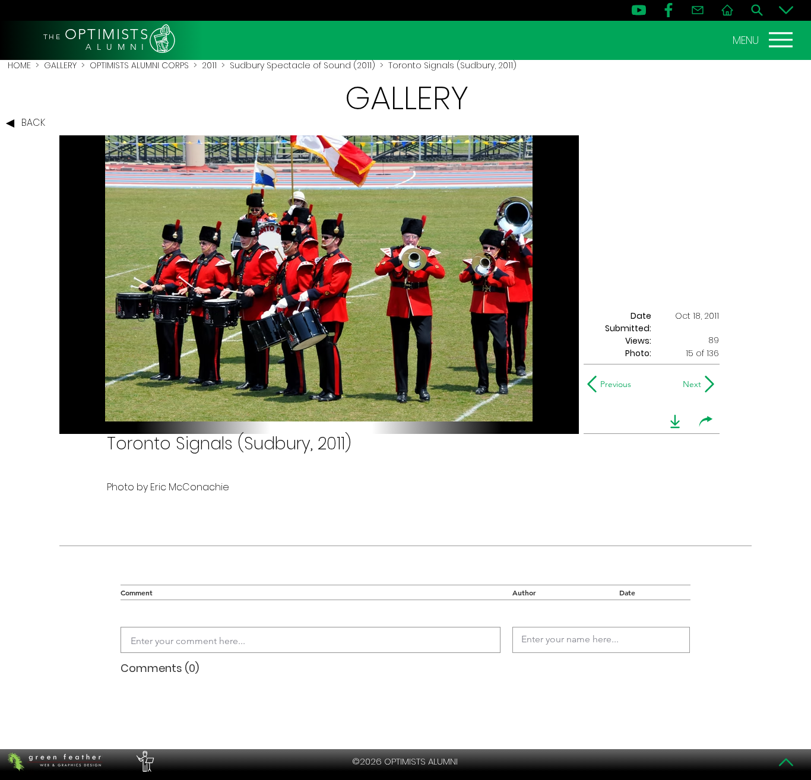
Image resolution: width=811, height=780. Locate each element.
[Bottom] (786, 10)
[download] (675, 421)
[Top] (786, 762)
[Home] (727, 10)
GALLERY (60, 65)
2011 (209, 65)
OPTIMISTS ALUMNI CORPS (139, 65)
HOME (19, 65)
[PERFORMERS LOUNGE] (144, 761)
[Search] (757, 10)
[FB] (668, 10)
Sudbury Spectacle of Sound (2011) (302, 65)
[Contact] (698, 10)
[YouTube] (639, 10)
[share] (706, 421)
